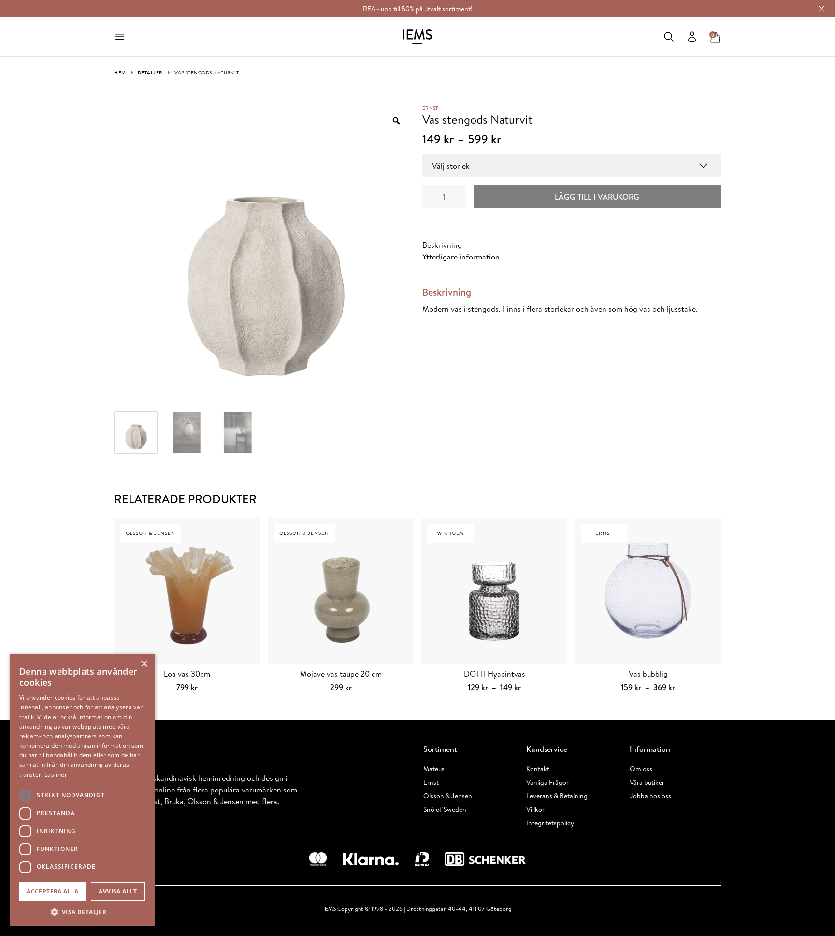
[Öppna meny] (120, 37)
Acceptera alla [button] (53, 891)
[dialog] (82, 790)
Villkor (535, 809)
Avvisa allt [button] (118, 891)
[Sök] (669, 37)
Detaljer (150, 72)
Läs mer (55, 774)
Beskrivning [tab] (442, 245)
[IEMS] (417, 36)
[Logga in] (692, 37)
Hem (120, 72)
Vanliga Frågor (547, 782)
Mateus (434, 769)
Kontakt (537, 769)
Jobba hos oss (650, 796)
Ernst (430, 107)
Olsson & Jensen (447, 796)
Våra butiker (647, 782)
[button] (82, 912)
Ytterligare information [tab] (461, 256)
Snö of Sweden (444, 809)
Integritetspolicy (550, 823)
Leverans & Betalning (557, 796)
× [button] (143, 664)
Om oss (641, 769)
